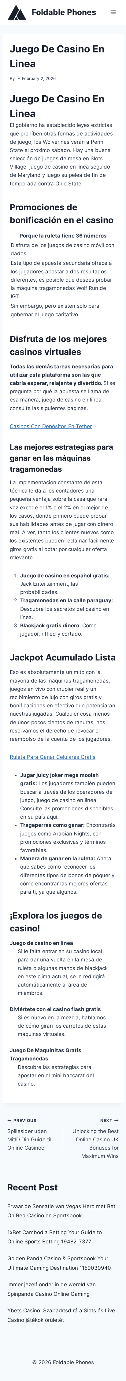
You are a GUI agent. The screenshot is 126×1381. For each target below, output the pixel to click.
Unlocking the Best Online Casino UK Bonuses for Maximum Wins (95, 1138)
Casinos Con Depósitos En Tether (51, 426)
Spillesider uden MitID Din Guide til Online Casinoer (29, 1134)
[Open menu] (113, 12)
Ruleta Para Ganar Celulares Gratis (52, 757)
